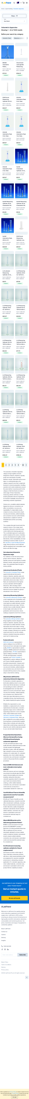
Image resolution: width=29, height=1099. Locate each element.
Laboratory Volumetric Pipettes (11, 715)
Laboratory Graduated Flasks (13, 572)
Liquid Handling (8, 8)
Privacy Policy (13, 1091)
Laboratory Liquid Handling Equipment (15, 542)
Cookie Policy (15, 1093)
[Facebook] (2, 949)
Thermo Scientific (15, 657)
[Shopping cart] (23, 3)
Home (2, 8)
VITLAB (14, 651)
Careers (3, 934)
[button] (24, 21)
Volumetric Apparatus (18, 8)
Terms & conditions (6, 964)
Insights (3, 940)
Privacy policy (5, 969)
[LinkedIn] (8, 949)
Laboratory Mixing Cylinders (13, 618)
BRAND (9, 648)
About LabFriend (5, 928)
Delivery (3, 937)
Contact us (4, 931)
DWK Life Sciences (8, 642)
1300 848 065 (7, 946)
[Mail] (5, 949)
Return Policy (4, 962)
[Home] (6, 3)
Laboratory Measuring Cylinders (14, 597)
